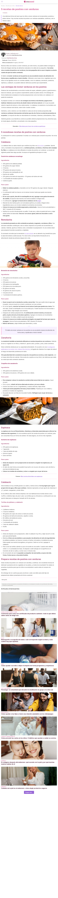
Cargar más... (29, 792)
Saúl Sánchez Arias (17, 55)
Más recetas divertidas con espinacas (31, 476)
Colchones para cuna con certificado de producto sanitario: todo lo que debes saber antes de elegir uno (28, 614)
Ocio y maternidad (6, 688)
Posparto (3, 760)
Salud (2, 638)
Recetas (3, 5)
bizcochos (41, 145)
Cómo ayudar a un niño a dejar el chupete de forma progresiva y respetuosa (27, 665)
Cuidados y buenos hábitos (8, 736)
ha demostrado (29, 233)
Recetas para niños (10, 5)
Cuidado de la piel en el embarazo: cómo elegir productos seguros (24, 788)
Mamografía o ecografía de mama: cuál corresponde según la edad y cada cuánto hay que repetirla (27, 640)
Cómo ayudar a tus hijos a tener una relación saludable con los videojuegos (27, 714)
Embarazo (3, 786)
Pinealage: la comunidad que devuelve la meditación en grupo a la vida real (27, 690)
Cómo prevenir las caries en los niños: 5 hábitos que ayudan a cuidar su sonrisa (28, 738)
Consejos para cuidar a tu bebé (9, 612)
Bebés (2, 664)
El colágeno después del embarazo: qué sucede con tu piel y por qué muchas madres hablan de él (27, 763)
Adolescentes (4, 712)
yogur (39, 200)
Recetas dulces (19, 5)
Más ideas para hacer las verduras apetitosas (32, 126)
